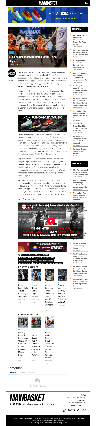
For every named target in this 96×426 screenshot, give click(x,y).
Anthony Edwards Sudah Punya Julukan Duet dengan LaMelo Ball (80, 76)
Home (31, 423)
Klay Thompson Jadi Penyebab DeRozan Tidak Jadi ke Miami (80, 52)
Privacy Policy (38, 423)
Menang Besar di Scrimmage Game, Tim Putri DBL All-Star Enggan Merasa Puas (23, 343)
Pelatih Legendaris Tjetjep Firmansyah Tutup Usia (23, 291)
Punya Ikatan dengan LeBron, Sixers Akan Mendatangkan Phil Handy (80, 282)
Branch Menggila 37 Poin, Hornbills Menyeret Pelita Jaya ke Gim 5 (62, 293)
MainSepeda (57, 423)
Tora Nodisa (76, 120)
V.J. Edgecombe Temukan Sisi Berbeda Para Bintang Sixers (79, 63)
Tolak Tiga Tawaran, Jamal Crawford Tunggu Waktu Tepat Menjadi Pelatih (80, 89)
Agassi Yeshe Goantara (45, 260)
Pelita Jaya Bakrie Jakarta (27, 258)
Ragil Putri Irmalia (78, 46)
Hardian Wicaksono (25, 263)
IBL (12, 53)
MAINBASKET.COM (30, 418)
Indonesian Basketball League (31, 255)
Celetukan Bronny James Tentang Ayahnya (79, 151)
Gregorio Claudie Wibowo (54, 263)
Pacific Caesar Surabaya (46, 258)
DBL (19, 330)
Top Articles (48, 423)
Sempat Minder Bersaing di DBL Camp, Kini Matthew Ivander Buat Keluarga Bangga (49, 345)
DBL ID (64, 423)
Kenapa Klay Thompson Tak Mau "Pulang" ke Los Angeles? (80, 139)
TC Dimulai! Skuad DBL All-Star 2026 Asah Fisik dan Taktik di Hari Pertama (35, 343)
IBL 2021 (46, 255)
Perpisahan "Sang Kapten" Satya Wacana (36, 291)
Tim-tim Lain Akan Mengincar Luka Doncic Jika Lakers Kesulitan (80, 114)
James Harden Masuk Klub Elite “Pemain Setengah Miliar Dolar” (80, 127)
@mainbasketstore (44, 404)
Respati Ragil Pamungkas (27, 260)
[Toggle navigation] (11, 3)
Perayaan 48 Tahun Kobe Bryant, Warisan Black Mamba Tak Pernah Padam (80, 39)
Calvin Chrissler (38, 263)
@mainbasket (28, 404)
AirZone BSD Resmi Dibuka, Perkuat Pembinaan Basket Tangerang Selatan (80, 101)
